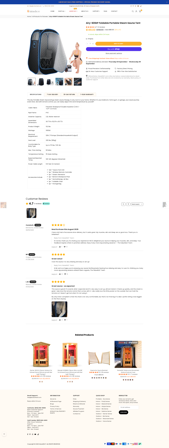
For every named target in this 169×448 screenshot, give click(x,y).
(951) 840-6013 (42, 420)
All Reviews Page (55, 401)
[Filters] (128, 204)
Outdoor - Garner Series (104, 414)
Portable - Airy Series (103, 399)
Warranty (76, 406)
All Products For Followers (40, 16)
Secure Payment (78, 409)
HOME (52, 11)
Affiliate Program (78, 411)
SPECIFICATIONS (35, 94)
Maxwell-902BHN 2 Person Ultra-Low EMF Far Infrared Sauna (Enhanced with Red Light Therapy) (70, 372)
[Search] (133, 11)
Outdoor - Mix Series (102, 416)
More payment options (114, 53)
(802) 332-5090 (49, 6)
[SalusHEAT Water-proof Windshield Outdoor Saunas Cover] (128, 354)
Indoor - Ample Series (103, 406)
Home (29, 16)
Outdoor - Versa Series (103, 421)
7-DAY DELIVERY (52, 94)
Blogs (52, 404)
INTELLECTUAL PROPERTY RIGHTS (57, 412)
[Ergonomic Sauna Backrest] (99, 354)
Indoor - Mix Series (102, 409)
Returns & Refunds (79, 404)
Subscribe (123, 412)
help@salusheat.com (35, 6)
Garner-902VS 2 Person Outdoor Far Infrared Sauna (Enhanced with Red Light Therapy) (41, 372)
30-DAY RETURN (69, 94)
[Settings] (136, 11)
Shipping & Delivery (79, 401)
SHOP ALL (61, 11)
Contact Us (76, 414)
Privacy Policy (54, 406)
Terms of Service (55, 409)
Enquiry (90, 39)
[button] (140, 11)
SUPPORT (96, 11)
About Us (53, 399)
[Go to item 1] (31, 213)
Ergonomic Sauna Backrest (99, 370)
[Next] (80, 49)
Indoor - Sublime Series (103, 411)
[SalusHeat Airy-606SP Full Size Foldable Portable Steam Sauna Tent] (32, 82)
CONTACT (114, 11)
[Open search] (123, 204)
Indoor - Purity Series (103, 401)
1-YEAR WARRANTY (86, 94)
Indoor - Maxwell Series (103, 404)
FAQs (105, 11)
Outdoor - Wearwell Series (105, 419)
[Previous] (30, 49)
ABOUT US (84, 11)
